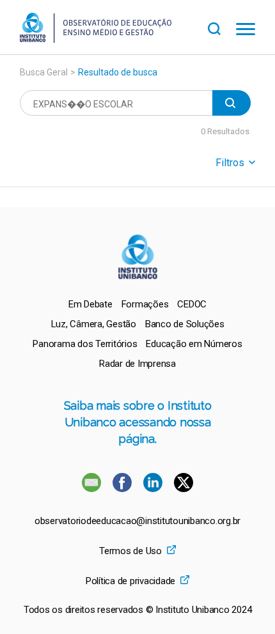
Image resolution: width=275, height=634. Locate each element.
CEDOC (192, 304)
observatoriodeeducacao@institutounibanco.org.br (137, 521)
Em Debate (90, 304)
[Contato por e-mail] (91, 489)
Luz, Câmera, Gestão (93, 324)
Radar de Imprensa (137, 363)
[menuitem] (90, 304)
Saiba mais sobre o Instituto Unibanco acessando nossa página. (138, 422)
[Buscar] (222, 27)
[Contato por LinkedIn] (154, 489)
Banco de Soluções (184, 324)
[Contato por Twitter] (183, 489)
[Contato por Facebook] (123, 489)
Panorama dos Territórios (85, 344)
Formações (145, 304)
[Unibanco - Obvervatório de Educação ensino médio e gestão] (95, 39)
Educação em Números (194, 344)
